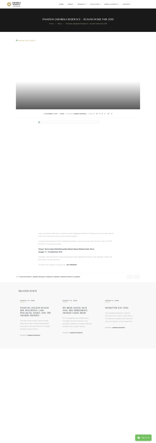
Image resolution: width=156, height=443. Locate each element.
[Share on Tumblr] (102, 113)
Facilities (95, 4)
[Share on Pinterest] (108, 113)
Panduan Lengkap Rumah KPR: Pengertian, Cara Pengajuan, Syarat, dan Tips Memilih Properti (35, 312)
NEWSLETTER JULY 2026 (116, 308)
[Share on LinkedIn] (99, 113)
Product (81, 4)
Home (61, 4)
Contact (127, 4)
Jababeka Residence (79, 114)
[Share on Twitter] (97, 113)
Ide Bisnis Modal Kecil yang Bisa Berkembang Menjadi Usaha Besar (75, 310)
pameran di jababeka (53, 277)
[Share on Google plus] (105, 113)
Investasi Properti (26, 277)
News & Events (111, 4)
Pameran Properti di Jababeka (70, 277)
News (62, 114)
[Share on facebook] (94, 113)
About (70, 4)
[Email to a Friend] (111, 113)
